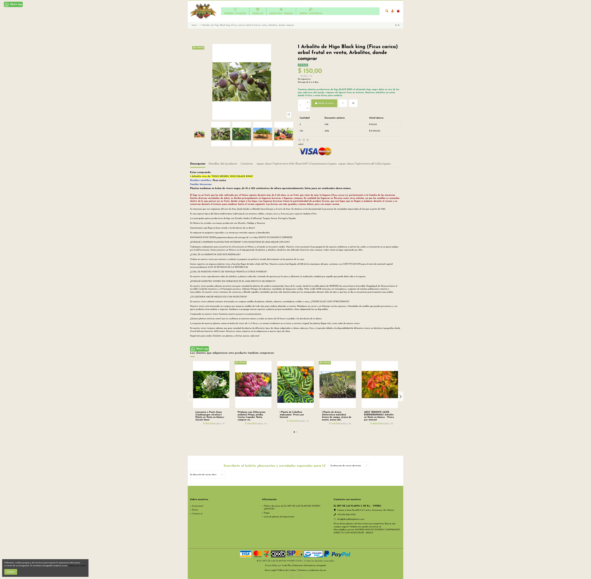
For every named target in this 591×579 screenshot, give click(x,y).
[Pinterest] (308, 140)
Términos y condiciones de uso (312, 570)
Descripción (197, 164)
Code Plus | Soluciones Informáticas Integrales (304, 565)
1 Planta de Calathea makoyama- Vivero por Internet (292, 415)
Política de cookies (77, 566)
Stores (195, 510)
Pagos (267, 513)
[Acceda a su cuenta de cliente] (392, 11)
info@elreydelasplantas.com (350, 519)
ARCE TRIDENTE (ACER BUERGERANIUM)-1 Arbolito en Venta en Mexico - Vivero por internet (379, 416)
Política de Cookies (287, 570)
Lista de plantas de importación (279, 517)
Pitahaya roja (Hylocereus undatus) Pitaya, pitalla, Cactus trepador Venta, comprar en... (251, 416)
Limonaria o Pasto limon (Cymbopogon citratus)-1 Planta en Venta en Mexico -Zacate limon (210, 416)
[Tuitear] (304, 140)
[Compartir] (299, 140)
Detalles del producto (223, 164)
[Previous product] (396, 25)
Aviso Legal (270, 570)
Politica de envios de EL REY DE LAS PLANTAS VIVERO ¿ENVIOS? (292, 507)
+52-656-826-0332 (346, 514)
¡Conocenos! (197, 506)
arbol (300, 144)
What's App (15, 4)
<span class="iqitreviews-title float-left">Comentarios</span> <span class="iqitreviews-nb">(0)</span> (323, 164)
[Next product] (399, 25)
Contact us (197, 514)
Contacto (247, 164)
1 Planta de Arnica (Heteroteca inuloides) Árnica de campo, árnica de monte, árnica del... (336, 416)
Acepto (10, 572)
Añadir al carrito (326, 103)
